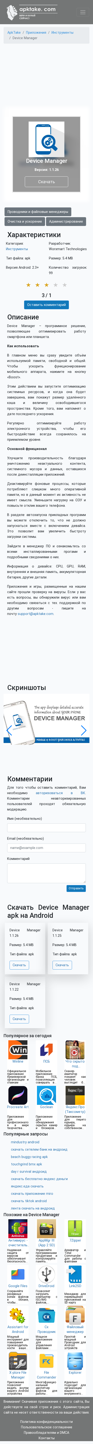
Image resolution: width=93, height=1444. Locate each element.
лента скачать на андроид (33, 1208)
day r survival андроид (29, 1172)
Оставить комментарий (46, 305)
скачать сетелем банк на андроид (39, 1150)
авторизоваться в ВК (60, 793)
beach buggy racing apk (29, 1157)
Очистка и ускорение (25, 222)
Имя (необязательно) (24, 819)
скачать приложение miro (32, 1194)
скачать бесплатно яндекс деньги (39, 1179)
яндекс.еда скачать (27, 1186)
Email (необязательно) (25, 839)
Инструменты (17, 249)
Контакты (47, 1438)
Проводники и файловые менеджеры (38, 212)
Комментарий (18, 859)
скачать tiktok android (29, 1201)
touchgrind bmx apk (26, 1164)
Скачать (46, 181)
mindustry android (25, 1142)
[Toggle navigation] (83, 12)
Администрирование (66, 222)
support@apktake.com (35, 614)
